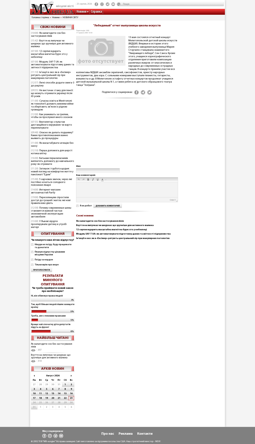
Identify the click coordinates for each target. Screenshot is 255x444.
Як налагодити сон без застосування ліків (48, 34)
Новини (81, 12)
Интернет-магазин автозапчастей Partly (46, 191)
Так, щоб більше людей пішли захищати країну (52, 305)
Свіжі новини (52, 27)
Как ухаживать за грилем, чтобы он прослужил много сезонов (51, 116)
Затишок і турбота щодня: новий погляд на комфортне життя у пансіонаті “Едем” (52, 171)
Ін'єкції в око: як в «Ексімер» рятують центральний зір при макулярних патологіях (51, 75)
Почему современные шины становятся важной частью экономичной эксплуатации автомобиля (51, 212)
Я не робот (86, 206)
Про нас (107, 434)
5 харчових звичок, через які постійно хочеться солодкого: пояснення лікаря (51, 182)
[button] (79, 180)
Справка (96, 12)
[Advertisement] (127, 134)
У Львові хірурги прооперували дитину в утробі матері (49, 224)
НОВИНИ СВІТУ (70, 17)
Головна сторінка (40, 17)
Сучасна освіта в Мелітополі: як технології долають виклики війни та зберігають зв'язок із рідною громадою (52, 105)
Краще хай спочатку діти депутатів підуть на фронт (51, 325)
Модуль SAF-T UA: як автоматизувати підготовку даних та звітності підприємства (52, 65)
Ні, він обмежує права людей (47, 296)
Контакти (145, 434)
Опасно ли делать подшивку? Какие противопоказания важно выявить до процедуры (52, 135)
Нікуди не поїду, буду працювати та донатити (53, 246)
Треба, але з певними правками (48, 316)
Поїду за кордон (44, 260)
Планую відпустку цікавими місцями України (50, 253)
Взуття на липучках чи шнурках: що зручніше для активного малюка (52, 44)
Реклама (125, 434)
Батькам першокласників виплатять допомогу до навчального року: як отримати (52, 161)
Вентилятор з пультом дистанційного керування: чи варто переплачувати (51, 125)
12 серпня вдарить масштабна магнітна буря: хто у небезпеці (49, 54)
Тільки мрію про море (47, 265)
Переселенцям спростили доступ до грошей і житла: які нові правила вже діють (51, 200)
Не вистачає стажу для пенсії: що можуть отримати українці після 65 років (52, 93)
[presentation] (79, 180)
